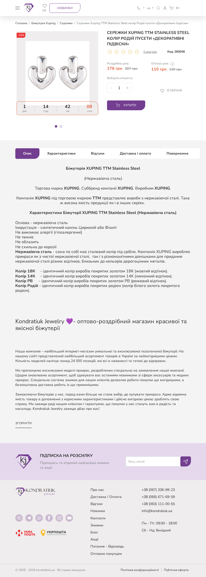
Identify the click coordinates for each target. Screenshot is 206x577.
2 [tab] (61, 126)
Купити (130, 105)
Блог (94, 532)
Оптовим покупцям (106, 553)
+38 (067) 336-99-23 (158, 489)
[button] (158, 8)
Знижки (96, 525)
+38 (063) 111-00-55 (158, 503)
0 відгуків (150, 52)
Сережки (66, 23)
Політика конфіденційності (140, 570)
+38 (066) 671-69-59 (158, 496)
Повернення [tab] (177, 153)
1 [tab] (56, 126)
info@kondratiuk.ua (157, 511)
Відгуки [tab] (97, 153)
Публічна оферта (176, 570)
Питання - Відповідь (107, 546)
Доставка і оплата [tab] (135, 153)
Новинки (65, 8)
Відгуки (96, 503)
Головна (21, 23)
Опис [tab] (27, 153)
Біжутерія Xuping (43, 23)
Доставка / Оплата (106, 496)
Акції (94, 539)
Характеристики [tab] (61, 153)
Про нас (97, 489)
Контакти (98, 518)
